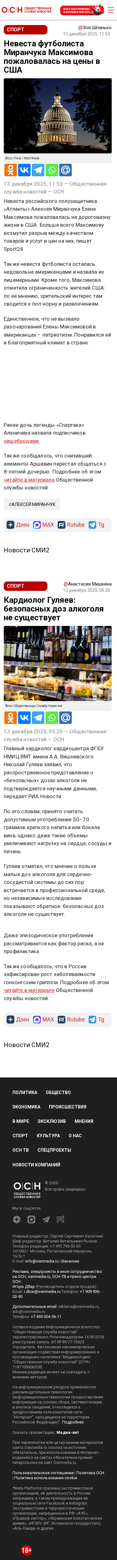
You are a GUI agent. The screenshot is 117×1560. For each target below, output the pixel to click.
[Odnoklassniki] (10, 170)
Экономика (26, 1106)
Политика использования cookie (45, 1477)
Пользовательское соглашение (43, 1472)
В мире (20, 1121)
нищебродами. (22, 441)
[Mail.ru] (65, 170)
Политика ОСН (90, 1472)
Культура (48, 1135)
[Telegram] (38, 170)
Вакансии (70, 1261)
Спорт (20, 1135)
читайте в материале (29, 480)
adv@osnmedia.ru (28, 1311)
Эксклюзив (52, 1121)
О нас (75, 1135)
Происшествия (67, 1106)
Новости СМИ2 (26, 550)
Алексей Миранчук (34, 504)
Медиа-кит (67, 1432)
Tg (101, 525)
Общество (58, 1092)
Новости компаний (36, 1164)
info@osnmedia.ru (42, 1261)
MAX (48, 525)
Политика (24, 1092)
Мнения (84, 1121)
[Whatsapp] (52, 170)
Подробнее (73, 1422)
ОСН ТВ (20, 1150)
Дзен (22, 525)
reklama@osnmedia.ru (78, 1306)
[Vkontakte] (24, 170)
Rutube (76, 525)
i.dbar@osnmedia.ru (42, 1291)
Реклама (23, 361)
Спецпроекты (54, 1150)
